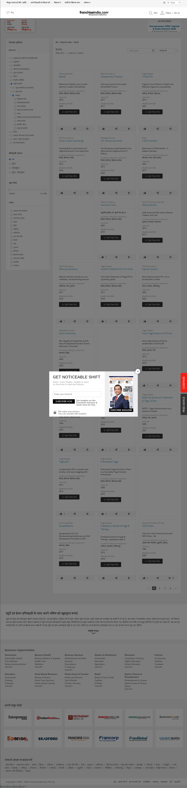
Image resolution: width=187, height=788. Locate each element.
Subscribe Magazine (121, 410)
